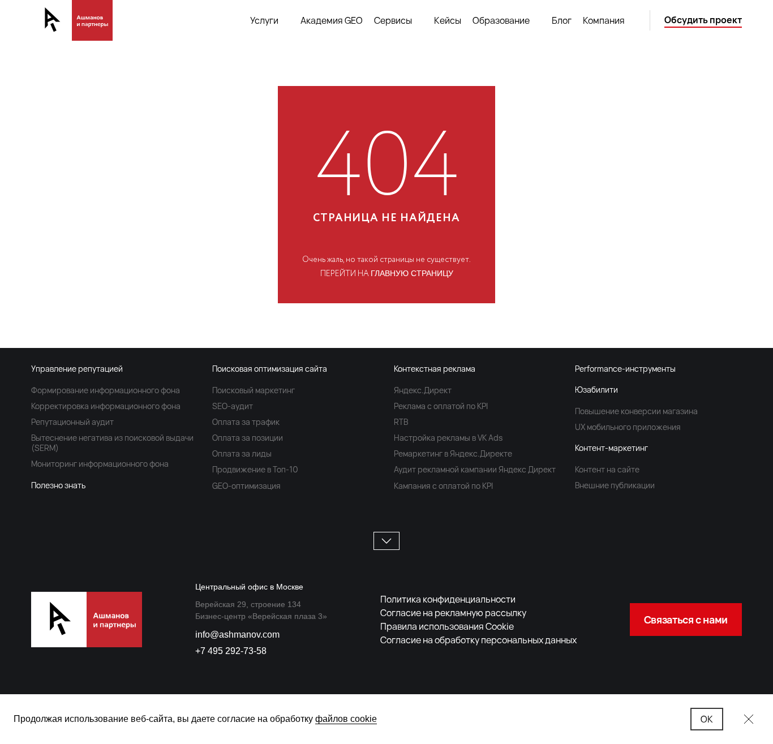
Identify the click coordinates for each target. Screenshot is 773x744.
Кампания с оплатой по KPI (443, 485)
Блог (562, 20)
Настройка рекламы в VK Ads (448, 437)
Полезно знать (58, 485)
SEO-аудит (232, 406)
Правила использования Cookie (447, 626)
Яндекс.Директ (423, 390)
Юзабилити (596, 389)
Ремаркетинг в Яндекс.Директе (453, 453)
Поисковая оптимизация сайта (269, 368)
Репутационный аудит (72, 421)
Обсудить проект (703, 20)
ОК (707, 719)
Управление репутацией (77, 368)
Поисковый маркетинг (253, 390)
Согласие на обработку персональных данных (478, 640)
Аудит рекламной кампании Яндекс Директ (475, 469)
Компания (604, 20)
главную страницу (412, 273)
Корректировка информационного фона (106, 406)
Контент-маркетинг (611, 447)
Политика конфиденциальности (448, 599)
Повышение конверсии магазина (636, 411)
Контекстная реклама (434, 368)
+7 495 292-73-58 (231, 651)
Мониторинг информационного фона (100, 463)
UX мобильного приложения (628, 427)
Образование (501, 20)
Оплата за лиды (242, 453)
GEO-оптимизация (246, 485)
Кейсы (447, 20)
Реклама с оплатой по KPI (441, 406)
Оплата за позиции (247, 437)
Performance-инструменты (625, 368)
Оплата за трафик (246, 421)
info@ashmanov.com (237, 634)
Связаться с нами (686, 619)
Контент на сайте (607, 469)
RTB (401, 421)
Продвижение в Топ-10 (255, 469)
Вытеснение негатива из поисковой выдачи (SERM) (112, 442)
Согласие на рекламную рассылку (453, 613)
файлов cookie (346, 719)
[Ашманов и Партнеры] (72, 20)
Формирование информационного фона (105, 390)
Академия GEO (331, 20)
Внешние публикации (615, 485)
